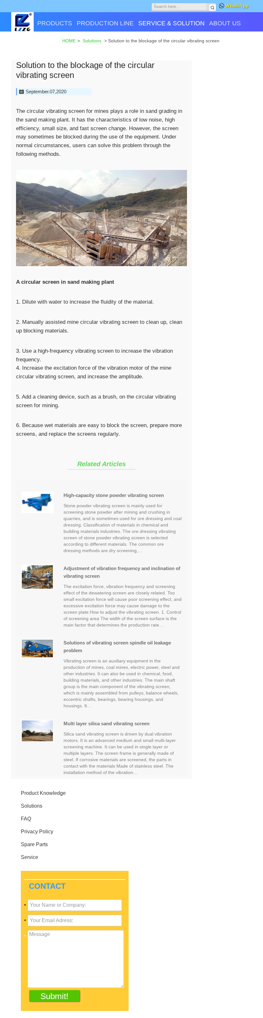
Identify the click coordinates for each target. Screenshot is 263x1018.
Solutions (31, 806)
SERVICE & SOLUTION (171, 23)
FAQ (26, 818)
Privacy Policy (37, 831)
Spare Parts (34, 844)
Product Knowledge (43, 793)
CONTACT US (33, 45)
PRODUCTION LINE (105, 23)
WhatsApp (237, 6)
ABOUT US (225, 23)
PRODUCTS (54, 23)
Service (29, 857)
